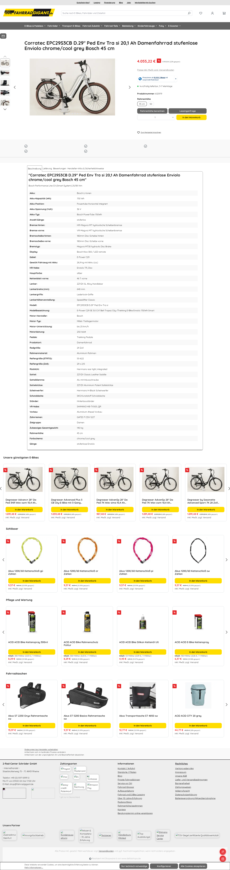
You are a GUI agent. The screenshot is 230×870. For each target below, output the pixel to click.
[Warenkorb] (224, 13)
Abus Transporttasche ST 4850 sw (83, 715)
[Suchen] (189, 13)
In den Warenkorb (191, 117)
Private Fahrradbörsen (129, 779)
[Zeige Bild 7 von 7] (80, 113)
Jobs (129, 2)
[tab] (34, 168)
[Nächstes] (130, 87)
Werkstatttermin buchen (145, 2)
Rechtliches (181, 763)
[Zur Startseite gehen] (29, 12)
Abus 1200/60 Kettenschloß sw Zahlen (136, 572)
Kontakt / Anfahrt (126, 768)
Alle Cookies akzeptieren (193, 866)
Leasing (97, 2)
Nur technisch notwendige (134, 866)
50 (151, 104)
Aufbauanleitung (126, 790)
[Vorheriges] (15, 87)
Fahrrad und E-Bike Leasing (131, 794)
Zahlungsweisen (183, 787)
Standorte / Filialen (127, 772)
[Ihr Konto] (212, 13)
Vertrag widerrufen (184, 768)
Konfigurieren (164, 866)
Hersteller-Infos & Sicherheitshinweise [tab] (85, 168)
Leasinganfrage (188, 111)
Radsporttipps (125, 802)
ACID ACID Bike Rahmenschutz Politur (25, 644)
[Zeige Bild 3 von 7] (69, 113)
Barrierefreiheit (182, 783)
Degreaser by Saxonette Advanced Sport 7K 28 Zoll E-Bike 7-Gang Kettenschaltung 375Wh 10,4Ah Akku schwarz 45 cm (202, 501)
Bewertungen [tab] (59, 168)
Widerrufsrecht (182, 790)
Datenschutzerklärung (186, 794)
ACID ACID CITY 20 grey (132, 715)
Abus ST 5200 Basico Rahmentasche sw (29, 717)
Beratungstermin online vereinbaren (135, 813)
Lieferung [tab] (47, 168)
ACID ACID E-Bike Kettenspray (136, 642)
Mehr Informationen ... (33, 867)
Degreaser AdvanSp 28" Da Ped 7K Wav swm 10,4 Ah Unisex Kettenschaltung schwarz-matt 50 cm (157, 501)
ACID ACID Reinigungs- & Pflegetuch (195, 642)
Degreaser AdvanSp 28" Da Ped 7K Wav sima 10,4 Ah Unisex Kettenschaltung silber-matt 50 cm (112, 501)
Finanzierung (109, 2)
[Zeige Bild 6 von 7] (77, 113)
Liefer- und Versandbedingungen (191, 779)
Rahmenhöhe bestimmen (130, 805)
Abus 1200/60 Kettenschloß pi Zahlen (81, 572)
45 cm (142, 104)
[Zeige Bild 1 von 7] (64, 113)
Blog (121, 2)
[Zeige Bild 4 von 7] (72, 113)
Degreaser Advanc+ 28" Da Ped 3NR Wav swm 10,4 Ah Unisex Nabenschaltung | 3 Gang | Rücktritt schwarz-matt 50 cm (21, 501)
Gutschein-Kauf (83, 2)
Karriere (122, 809)
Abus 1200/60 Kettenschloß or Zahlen (25, 572)
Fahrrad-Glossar (126, 787)
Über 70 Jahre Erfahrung (130, 798)
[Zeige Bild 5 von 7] (74, 113)
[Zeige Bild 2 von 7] (66, 113)
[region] (115, 488)
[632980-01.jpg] (72, 87)
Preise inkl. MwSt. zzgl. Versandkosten (155, 70)
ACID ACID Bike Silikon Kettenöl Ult (83, 642)
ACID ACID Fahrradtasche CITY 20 (194, 715)
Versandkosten (106, 851)
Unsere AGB (181, 776)
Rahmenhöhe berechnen (152, 111)
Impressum (180, 772)
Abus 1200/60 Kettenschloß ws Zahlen (192, 572)
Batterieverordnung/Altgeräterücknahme (195, 798)
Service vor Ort (125, 783)
